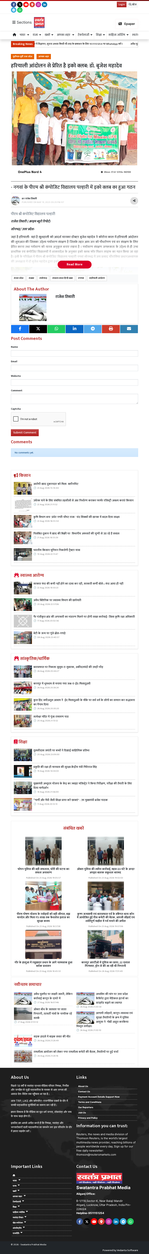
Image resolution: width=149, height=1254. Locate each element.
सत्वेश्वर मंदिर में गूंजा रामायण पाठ (51, 717)
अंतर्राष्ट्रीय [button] (17, 1228)
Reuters (81, 1134)
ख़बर (32, 278)
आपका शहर (43, 56)
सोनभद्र (44, 278)
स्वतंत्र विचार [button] (18, 1217)
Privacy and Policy (88, 1117)
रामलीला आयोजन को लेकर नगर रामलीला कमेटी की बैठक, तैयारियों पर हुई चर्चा (76, 1052)
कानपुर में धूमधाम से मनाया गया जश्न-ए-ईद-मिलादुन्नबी (61, 684)
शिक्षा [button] (99, 34)
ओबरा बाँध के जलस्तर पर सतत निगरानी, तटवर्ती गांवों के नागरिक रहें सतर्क (53, 1013)
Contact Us (84, 1091)
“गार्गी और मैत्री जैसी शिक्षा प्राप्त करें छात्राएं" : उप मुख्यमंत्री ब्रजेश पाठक (70, 800)
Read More (74, 264)
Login (121, 4)
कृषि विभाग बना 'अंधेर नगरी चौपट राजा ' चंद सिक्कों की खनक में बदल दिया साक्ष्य (76, 517)
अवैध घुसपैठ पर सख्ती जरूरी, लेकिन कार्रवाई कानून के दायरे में (53, 996)
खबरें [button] (47, 34)
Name (14, 347)
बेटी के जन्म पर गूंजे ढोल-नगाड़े (49, 633)
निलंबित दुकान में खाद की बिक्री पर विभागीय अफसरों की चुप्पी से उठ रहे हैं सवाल (76, 534)
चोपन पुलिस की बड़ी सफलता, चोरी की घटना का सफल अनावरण (43, 871)
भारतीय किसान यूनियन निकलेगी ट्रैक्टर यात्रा (57, 550)
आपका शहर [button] (64, 34)
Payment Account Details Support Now (99, 1096)
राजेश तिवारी (65, 296)
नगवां (82, 278)
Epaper (129, 24)
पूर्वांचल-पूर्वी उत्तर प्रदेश (22, 56)
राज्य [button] (35, 34)
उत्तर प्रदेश (19, 278)
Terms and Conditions (89, 1102)
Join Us (82, 1112)
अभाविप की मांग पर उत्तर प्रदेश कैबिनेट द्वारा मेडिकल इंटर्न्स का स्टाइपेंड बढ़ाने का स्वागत (112, 998)
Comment (16, 390)
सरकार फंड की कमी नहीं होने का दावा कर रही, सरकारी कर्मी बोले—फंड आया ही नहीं (78, 584)
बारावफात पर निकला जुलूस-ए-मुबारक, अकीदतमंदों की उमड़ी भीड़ (68, 667)
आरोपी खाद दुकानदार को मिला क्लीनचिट (55, 484)
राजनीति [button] (16, 1233)
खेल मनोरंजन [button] (18, 1222)
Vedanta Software (127, 1250)
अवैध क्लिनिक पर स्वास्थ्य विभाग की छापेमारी (57, 600)
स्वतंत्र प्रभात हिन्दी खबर (63, 278)
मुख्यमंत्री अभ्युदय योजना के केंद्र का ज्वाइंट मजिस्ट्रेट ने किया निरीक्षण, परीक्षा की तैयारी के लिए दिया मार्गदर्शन (82, 786)
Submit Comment (24, 432)
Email (14, 361)
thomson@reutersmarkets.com (96, 1154)
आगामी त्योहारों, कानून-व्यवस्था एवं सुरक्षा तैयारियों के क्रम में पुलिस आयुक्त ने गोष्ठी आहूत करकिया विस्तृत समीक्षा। (104, 1020)
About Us (83, 1086)
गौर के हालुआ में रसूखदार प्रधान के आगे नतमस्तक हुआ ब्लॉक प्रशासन (43, 964)
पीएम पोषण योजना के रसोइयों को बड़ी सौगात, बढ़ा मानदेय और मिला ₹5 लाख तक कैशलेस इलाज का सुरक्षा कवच (43, 917)
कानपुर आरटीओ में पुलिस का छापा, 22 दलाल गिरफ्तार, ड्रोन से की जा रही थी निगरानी (105, 964)
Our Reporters (85, 1107)
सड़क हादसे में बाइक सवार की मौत (52, 1037)
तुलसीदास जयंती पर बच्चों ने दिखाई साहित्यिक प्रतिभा (61, 750)
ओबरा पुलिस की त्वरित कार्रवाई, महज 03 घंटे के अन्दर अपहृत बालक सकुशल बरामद (105, 871)
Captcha (16, 409)
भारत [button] (23, 34)
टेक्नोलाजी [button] (83, 34)
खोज (133, 4)
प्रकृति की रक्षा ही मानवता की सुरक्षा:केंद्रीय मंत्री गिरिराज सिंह (65, 767)
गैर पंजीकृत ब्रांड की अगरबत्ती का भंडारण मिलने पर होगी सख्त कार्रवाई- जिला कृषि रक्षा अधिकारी (84, 617)
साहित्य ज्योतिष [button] (116, 34)
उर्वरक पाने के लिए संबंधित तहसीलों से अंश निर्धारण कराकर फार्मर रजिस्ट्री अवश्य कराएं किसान (83, 500)
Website (16, 376)
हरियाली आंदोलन (98, 278)
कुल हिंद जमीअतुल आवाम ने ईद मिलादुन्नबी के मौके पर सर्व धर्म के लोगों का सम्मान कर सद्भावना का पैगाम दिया (84, 702)
